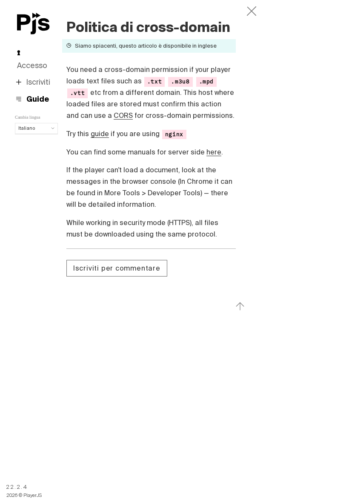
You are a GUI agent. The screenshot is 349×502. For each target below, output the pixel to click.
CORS (123, 115)
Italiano (26, 128)
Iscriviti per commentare (116, 268)
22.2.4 (17, 487)
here (213, 152)
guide (100, 133)
